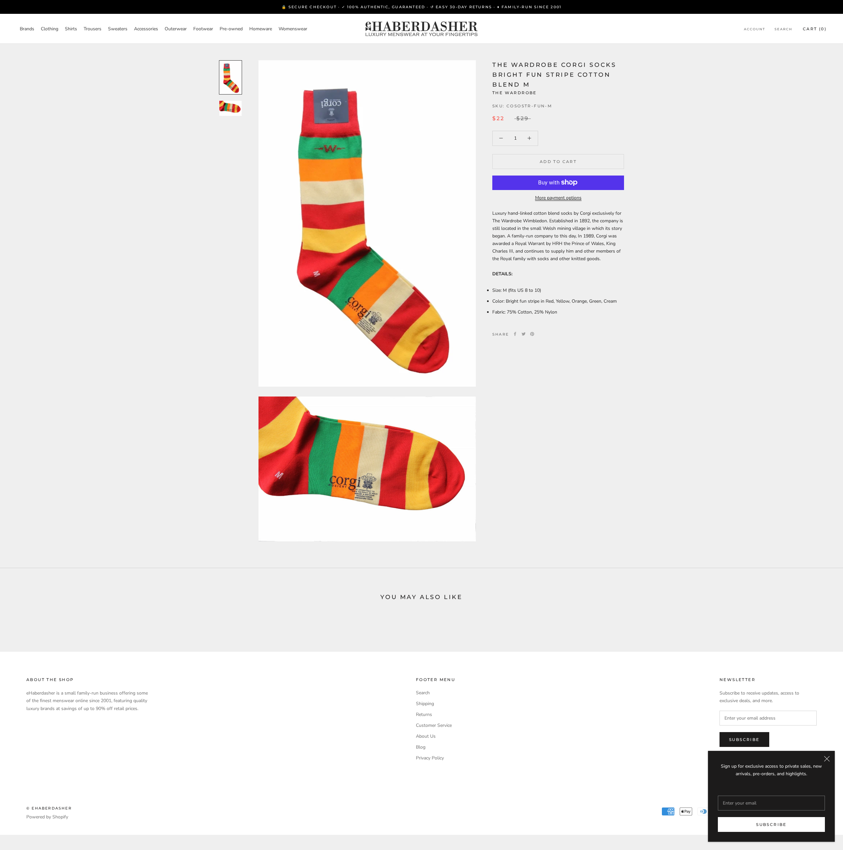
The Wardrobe (514, 92)
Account (754, 29)
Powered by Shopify (47, 817)
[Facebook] (515, 334)
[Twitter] (524, 334)
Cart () (815, 28)
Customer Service (434, 725)
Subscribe (771, 824)
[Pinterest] (532, 334)
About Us (426, 736)
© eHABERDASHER (49, 808)
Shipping (425, 703)
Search (783, 29)
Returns (424, 714)
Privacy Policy (430, 758)
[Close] (827, 759)
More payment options (558, 197)
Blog (420, 747)
